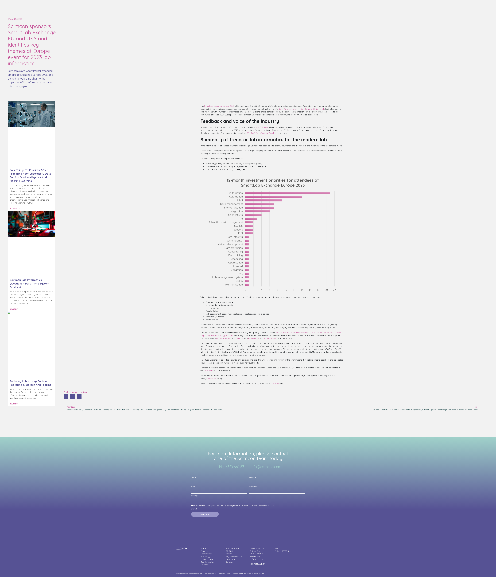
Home (203, 548)
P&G (253, 133)
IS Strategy (205, 556)
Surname (252, 477)
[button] (66, 396)
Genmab (239, 338)
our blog (275, 383)
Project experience (234, 556)
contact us (211, 378)
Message (194, 496)
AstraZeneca (262, 133)
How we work (206, 554)
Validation (205, 564)
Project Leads (207, 559)
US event (208, 370)
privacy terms (232, 506)
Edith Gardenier (223, 338)
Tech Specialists (207, 562)
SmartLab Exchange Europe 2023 (219, 106)
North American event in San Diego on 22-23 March (301, 109)
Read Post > (15, 209)
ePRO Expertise (232, 548)
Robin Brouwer (270, 338)
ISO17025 (229, 551)
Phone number (255, 486)
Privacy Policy (232, 559)
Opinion (229, 554)
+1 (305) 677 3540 (281, 551)
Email (193, 486)
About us (204, 551)
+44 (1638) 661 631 (257, 564)
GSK (248, 133)
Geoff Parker (262, 127)
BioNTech (273, 133)
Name (193, 477)
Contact (229, 562)
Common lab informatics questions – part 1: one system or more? (29, 283)
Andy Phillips (253, 338)
